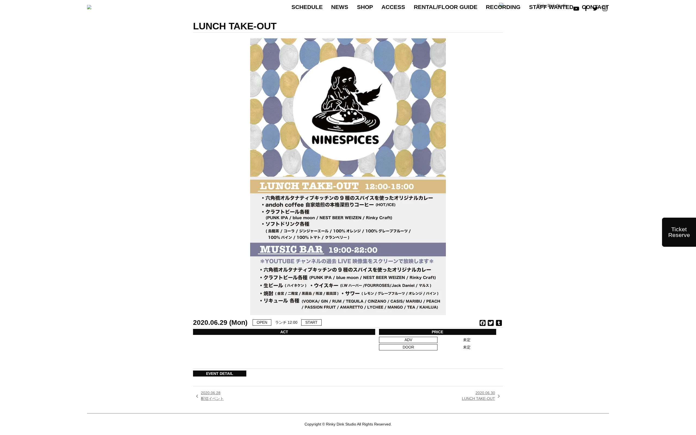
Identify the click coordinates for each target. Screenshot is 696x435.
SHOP (365, 7)
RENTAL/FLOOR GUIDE (445, 7)
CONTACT (595, 7)
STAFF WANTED (551, 7)
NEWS (339, 7)
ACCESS (393, 7)
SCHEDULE (307, 7)
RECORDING (503, 7)
